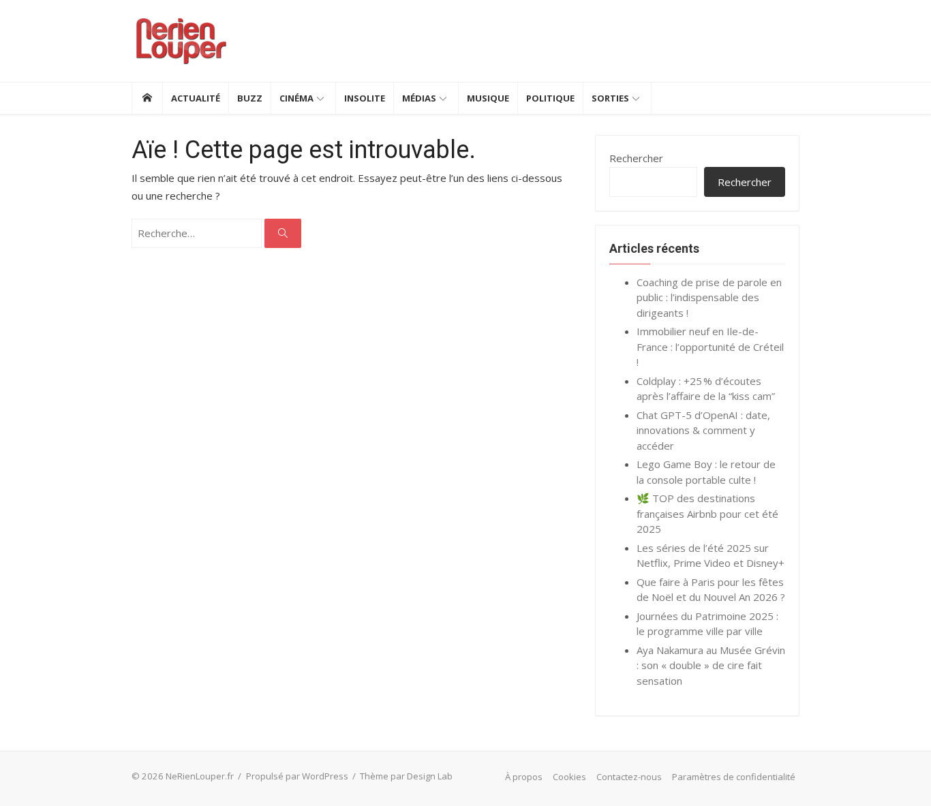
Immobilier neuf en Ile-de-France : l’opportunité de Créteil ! (710, 346)
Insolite (364, 98)
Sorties (610, 98)
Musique (488, 98)
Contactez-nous (629, 777)
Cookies (569, 777)
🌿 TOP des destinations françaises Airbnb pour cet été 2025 (707, 513)
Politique (550, 98)
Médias (419, 98)
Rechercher (636, 158)
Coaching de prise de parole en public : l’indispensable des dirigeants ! (709, 297)
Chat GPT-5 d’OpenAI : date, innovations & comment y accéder (703, 430)
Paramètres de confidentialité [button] (733, 777)
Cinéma (296, 98)
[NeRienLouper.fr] (147, 98)
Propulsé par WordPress (297, 776)
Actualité (195, 98)
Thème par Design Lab (406, 776)
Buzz (249, 98)
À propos (524, 777)
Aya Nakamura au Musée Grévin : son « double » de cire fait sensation (711, 665)
